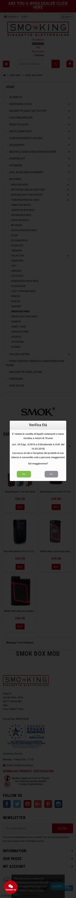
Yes (23, 474)
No (51, 474)
